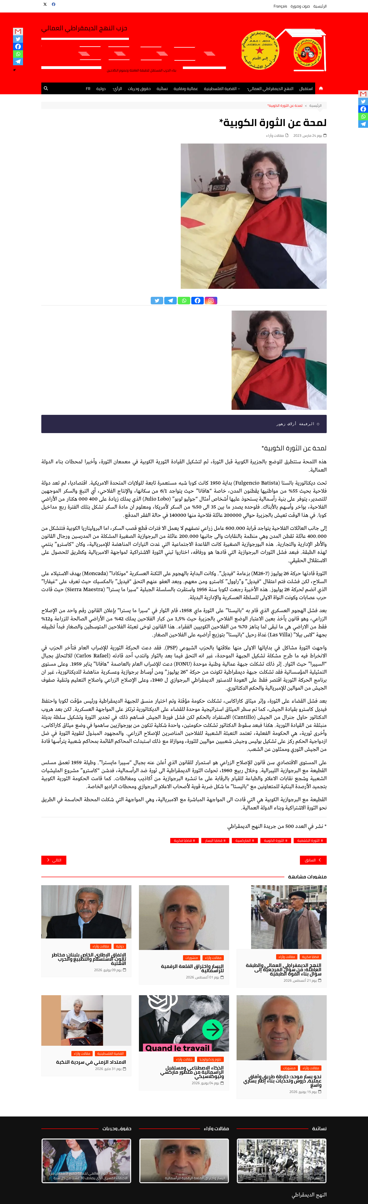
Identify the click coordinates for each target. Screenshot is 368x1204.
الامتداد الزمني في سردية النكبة (91, 1061)
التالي (56, 860)
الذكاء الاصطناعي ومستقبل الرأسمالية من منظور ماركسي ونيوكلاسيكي (192, 1072)
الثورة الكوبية (274, 840)
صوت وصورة (300, 6)
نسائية (162, 88)
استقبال (306, 88)
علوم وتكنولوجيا (210, 1059)
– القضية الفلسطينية (222, 88)
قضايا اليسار (213, 840)
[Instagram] (211, 300)
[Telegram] (18, 61)
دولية (101, 88)
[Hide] (15, 70)
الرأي (118, 88)
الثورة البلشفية (308, 840)
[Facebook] (18, 46)
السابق (310, 860)
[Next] (316, 1160)
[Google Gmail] (18, 31)
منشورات (192, 957)
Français (280, 6)
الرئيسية (320, 6)
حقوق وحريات (139, 88)
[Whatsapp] (18, 54)
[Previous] (149, 1160)
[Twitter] (18, 39)
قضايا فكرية (183, 840)
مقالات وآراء (275, 135)
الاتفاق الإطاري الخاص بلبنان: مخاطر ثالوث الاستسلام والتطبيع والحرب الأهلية (89, 959)
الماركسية (243, 840)
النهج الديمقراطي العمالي (270, 88)
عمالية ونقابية (186, 88)
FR (88, 88)
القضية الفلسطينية (110, 1053)
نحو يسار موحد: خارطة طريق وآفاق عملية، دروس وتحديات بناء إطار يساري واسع (282, 1080)
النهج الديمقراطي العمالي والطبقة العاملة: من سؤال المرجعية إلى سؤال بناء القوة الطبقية (283, 969)
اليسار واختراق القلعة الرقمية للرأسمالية (192, 968)
